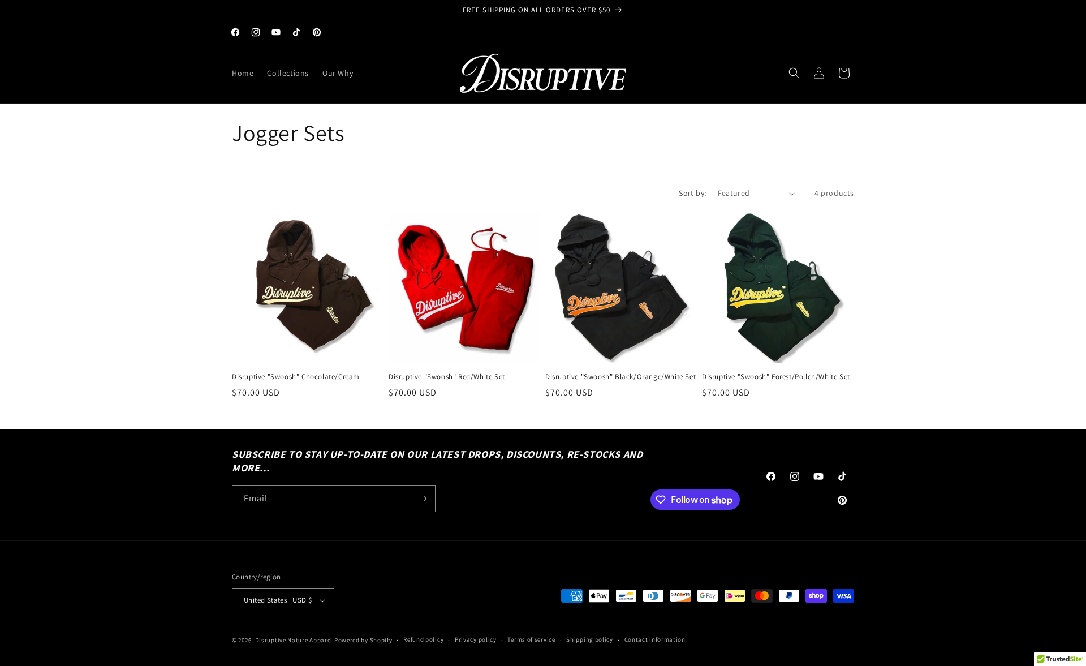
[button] (794, 73)
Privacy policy (476, 639)
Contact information (655, 639)
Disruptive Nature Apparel (294, 640)
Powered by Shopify (363, 640)
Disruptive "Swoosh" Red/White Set (447, 376)
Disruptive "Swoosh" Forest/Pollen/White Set (776, 376)
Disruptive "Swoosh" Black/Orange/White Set (620, 376)
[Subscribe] (422, 498)
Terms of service (531, 639)
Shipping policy (589, 639)
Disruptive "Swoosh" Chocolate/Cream (296, 376)
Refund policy (423, 639)
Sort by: (692, 193)
